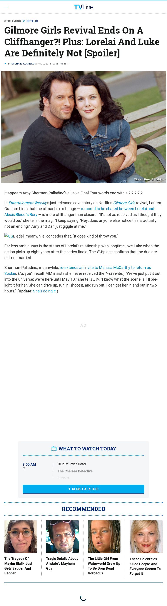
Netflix (32, 21)
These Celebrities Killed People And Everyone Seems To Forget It (145, 566)
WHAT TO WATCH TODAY (87, 448)
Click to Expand (85, 489)
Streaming (12, 21)
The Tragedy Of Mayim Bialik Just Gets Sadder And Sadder (18, 566)
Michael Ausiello (23, 63)
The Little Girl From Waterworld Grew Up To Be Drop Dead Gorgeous (104, 566)
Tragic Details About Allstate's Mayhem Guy (62, 563)
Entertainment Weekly (27, 202)
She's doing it (44, 291)
